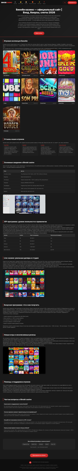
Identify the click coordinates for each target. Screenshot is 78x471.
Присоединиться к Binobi (39, 455)
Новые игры (39, 2)
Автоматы (26, 2)
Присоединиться (72, 2)
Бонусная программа (32, 2)
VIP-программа (20, 2)
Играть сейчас (39, 33)
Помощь (44, 2)
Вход (65, 2)
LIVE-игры (15, 2)
